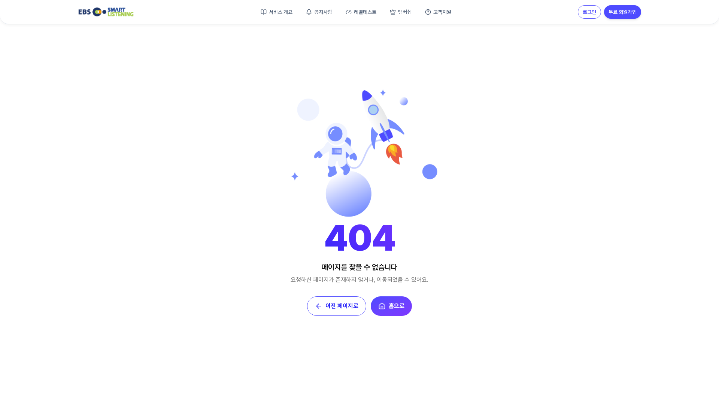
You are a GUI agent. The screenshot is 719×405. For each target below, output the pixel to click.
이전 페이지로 (341, 305)
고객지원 (442, 12)
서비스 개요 (280, 12)
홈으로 (396, 305)
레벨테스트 (365, 12)
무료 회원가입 (623, 12)
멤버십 (405, 12)
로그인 (589, 12)
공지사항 (323, 12)
